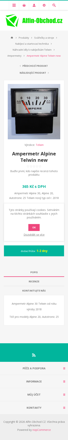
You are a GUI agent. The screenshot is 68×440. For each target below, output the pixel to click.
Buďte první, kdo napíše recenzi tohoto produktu (34, 172)
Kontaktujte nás (34, 290)
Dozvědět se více (34, 234)
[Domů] (12, 38)
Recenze (34, 281)
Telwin (40, 145)
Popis (34, 272)
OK (34, 227)
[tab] (34, 272)
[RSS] (34, 355)
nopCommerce (41, 430)
